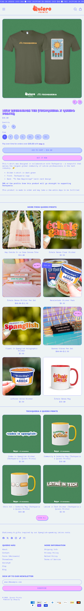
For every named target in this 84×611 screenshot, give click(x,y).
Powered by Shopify (11, 599)
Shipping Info (51, 549)
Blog (4, 569)
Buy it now (42, 158)
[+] (13, 126)
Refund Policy (51, 556)
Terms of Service (52, 559)
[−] (4, 126)
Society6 (6, 563)
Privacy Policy (51, 553)
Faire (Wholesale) (11, 556)
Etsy (4, 566)
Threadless (7, 559)
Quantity (6, 122)
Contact (6, 553)
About (4, 549)
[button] (75, 9)
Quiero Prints (16, 597)
